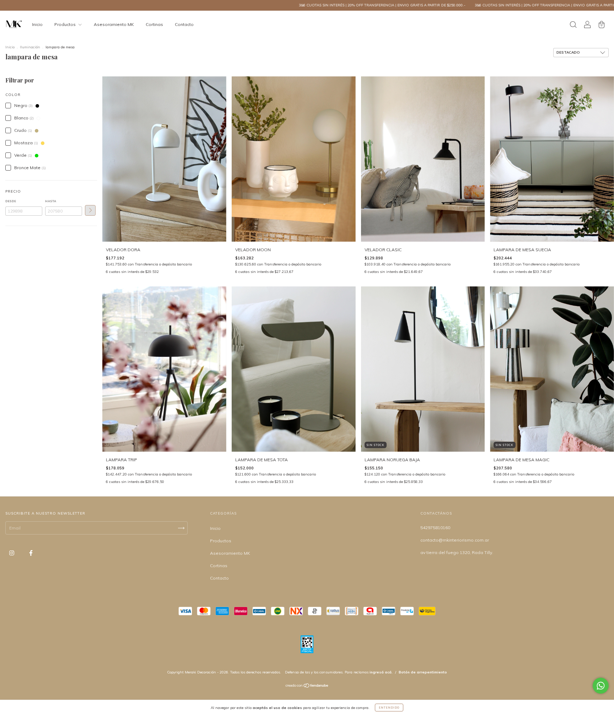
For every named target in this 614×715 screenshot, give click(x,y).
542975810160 (435, 527)
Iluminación (30, 47)
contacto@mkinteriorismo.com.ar (454, 540)
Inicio (37, 24)
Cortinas (154, 24)
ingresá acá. (381, 672)
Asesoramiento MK (114, 24)
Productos (65, 24)
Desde (10, 201)
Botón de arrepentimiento (423, 672)
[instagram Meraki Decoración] (12, 552)
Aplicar (90, 210)
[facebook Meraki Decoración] (31, 552)
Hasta (50, 201)
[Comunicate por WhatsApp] (601, 686)
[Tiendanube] (307, 686)
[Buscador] (573, 25)
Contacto (184, 24)
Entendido (389, 707)
